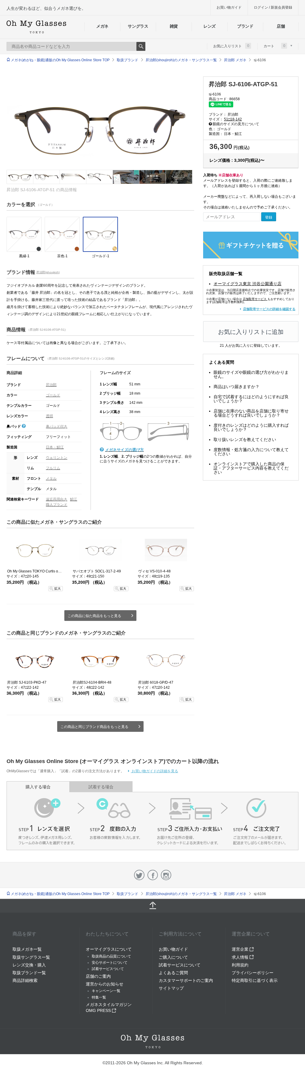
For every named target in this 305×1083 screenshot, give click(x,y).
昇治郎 (51, 385)
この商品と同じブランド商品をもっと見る (94, 727)
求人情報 (241, 957)
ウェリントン (56, 458)
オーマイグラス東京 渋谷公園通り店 (247, 283)
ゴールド (53, 395)
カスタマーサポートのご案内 (186, 980)
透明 (49, 416)
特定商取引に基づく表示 (255, 980)
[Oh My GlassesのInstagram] (166, 875)
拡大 (57, 588)
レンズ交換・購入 (29, 965)
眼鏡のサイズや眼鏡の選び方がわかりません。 (251, 374)
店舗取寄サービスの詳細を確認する (269, 309)
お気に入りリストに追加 (251, 332)
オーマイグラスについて (109, 949)
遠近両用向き (56, 499)
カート (274, 46)
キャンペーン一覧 (106, 991)
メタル (51, 478)
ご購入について (173, 957)
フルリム (53, 468)
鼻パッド (14, 426)
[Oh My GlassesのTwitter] (139, 875)
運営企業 (241, 949)
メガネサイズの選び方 (124, 450)
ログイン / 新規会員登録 (273, 7)
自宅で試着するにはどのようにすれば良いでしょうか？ (251, 398)
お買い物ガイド (229, 7)
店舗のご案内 (98, 976)
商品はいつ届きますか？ (236, 386)
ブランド (245, 26)
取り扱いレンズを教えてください (245, 439)
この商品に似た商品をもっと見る (94, 616)
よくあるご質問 (173, 972)
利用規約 (240, 965)
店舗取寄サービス (255, 299)
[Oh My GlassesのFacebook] (152, 875)
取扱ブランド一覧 (29, 972)
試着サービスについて (179, 965)
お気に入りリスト (231, 46)
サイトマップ (171, 988)
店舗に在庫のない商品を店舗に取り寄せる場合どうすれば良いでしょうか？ (251, 413)
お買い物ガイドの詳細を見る (154, 771)
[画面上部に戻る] (152, 906)
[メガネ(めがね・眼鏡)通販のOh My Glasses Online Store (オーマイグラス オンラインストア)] (152, 1041)
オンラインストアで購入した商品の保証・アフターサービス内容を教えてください (251, 468)
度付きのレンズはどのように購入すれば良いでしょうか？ (251, 427)
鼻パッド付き (56, 426)
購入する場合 (38, 786)
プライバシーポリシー (252, 972)
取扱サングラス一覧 (31, 957)
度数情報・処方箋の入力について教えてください (251, 451)
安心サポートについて (109, 962)
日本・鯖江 (55, 447)
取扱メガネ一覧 (27, 949)
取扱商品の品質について (111, 956)
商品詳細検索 (25, 980)
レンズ (209, 26)
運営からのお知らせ (104, 984)
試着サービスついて (108, 969)
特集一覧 (99, 997)
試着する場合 (100, 786)
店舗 (281, 26)
